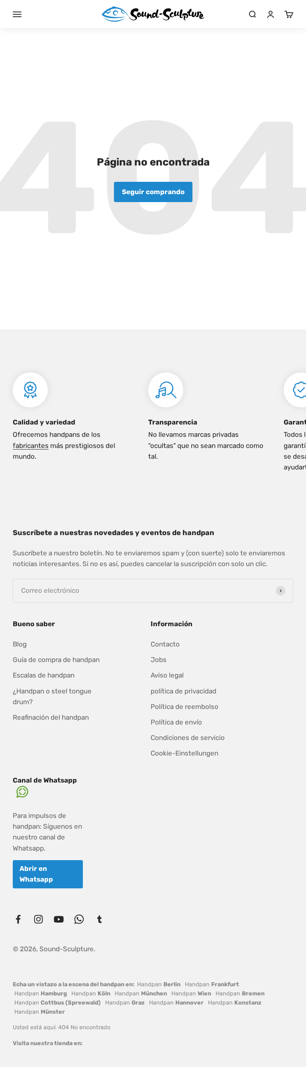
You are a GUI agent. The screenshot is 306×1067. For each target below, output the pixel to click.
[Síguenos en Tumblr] (99, 919)
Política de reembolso (184, 707)
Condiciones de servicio (188, 738)
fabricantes (31, 446)
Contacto (165, 644)
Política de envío (176, 722)
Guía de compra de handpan (56, 660)
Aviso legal (167, 675)
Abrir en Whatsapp (36, 874)
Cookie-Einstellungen (184, 753)
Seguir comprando (153, 192)
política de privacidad (183, 691)
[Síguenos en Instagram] (38, 919)
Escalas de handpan (44, 675)
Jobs (159, 660)
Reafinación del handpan (51, 717)
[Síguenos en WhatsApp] (79, 919)
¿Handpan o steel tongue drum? (52, 696)
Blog (20, 644)
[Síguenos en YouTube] (58, 919)
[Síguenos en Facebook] (18, 919)
